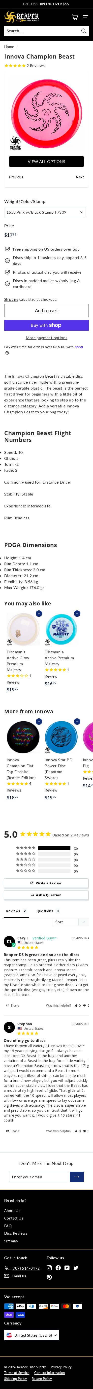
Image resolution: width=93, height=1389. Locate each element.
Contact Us (13, 1218)
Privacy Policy (61, 1367)
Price (9, 225)
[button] (78, 1005)
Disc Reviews (16, 1233)
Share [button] (14, 1005)
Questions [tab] (45, 911)
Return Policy (42, 1379)
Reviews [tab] (13, 911)
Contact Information (49, 1373)
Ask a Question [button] (49, 895)
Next (87, 113)
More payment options (46, 337)
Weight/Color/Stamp (24, 201)
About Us (12, 1210)
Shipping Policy (15, 1379)
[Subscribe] (77, 1177)
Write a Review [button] (49, 883)
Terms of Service (16, 1373)
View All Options (46, 161)
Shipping (11, 299)
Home (9, 47)
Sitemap (11, 1241)
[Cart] (75, 17)
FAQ (8, 1226)
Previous (5, 113)
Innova (43, 711)
